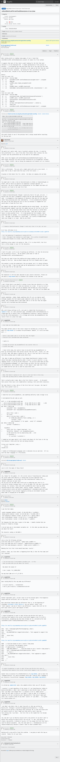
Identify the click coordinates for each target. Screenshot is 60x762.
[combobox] (44, 2)
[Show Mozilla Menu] (5, 2)
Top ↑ (57, 757)
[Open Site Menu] (2, 2)
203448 (5, 500)
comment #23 (13, 685)
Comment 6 (6, 222)
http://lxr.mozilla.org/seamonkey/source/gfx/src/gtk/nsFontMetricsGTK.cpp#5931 (24, 625)
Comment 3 (6, 166)
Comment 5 (6, 191)
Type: (7, 22)
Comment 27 (6, 729)
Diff (50, 40)
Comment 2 (6, 148)
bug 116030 (28, 677)
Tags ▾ (50, 50)
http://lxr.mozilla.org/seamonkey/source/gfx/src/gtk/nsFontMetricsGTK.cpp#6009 (24, 640)
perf (7, 143)
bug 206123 (42, 677)
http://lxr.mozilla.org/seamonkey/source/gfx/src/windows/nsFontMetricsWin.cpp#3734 (25, 231)
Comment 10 (6, 294)
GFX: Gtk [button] (11, 17)
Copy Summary (49, 5)
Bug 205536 (8, 8)
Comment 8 (6, 271)
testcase (7, 501)
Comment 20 (6, 558)
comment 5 (4, 311)
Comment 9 (6, 281)
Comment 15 (6, 457)
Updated (6, 141)
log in (8, 750)
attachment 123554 (13, 604)
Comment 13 (6, 371)
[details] (21, 604)
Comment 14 (6, 391)
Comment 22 (6, 594)
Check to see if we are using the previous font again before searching (16, 40)
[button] (56, 2)
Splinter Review (55, 40)
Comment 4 (6, 179)
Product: (6, 16)
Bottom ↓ (45, 50)
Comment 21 (6, 578)
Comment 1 (6, 111)
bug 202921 (34, 673)
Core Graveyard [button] (12, 16)
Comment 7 (6, 248)
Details (47, 40)
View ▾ (57, 5)
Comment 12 (6, 321)
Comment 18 (6, 506)
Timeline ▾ (56, 50)
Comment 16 (6, 465)
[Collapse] (57, 54)
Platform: (6, 19)
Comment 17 (6, 472)
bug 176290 (12, 276)
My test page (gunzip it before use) (8, 45)
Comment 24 (6, 665)
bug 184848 (35, 677)
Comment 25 (6, 682)
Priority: (6, 23)
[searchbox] (44, 2)
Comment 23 (6, 612)
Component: (5, 17)
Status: (6, 28)
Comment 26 (6, 703)
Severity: (14, 23)
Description (6, 55)
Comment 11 (6, 307)
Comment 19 (6, 537)
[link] (17, 124)
